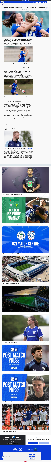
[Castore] (20, 449)
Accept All (32, 454)
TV (33, 2)
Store (28, 0)
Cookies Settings (32, 458)
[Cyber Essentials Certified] (35, 449)
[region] (22, 456)
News (40, 2)
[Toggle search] (48, 2)
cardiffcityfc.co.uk (28, 148)
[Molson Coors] (30, 449)
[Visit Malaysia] (15, 449)
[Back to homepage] (2, 2)
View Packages (33, 442)
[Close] (40, 454)
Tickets (23, 0)
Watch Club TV (44, 442)
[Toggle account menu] (50, 2)
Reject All (32, 456)
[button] (3, 457)
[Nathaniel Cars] (25, 449)
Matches (36, 2)
